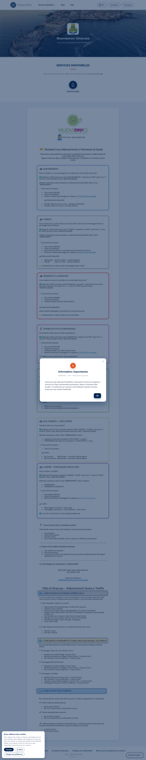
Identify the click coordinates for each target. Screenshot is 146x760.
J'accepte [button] (9, 749)
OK (97, 396)
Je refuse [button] (20, 749)
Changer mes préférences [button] (14, 754)
